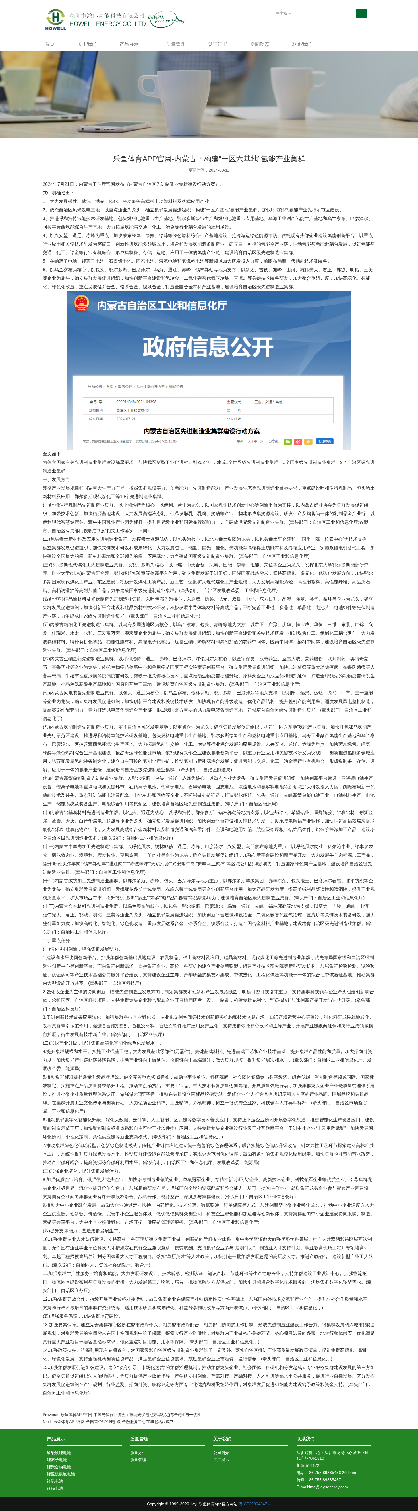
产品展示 (129, 44)
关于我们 (87, 44)
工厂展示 (221, 1459)
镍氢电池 (55, 1481)
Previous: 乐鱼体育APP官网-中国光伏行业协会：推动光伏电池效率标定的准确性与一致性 (122, 1414)
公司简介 (221, 1452)
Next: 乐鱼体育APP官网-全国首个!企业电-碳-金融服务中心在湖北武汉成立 (108, 1421)
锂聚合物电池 (59, 1467)
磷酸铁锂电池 (59, 1452)
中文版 (282, 13)
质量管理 (175, 44)
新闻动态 (260, 44)
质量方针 (138, 1452)
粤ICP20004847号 (255, 1504)
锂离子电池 (57, 1459)
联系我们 (302, 44)
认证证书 (217, 44)
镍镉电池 (55, 1488)
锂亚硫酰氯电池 (61, 1474)
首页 (50, 44)
